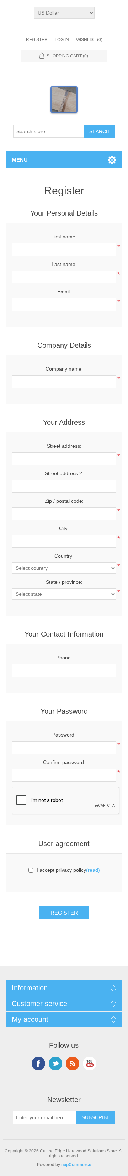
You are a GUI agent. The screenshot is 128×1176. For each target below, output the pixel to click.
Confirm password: (64, 762)
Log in (62, 39)
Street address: (64, 446)
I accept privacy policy (61, 870)
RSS (72, 1063)
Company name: (64, 369)
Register (37, 39)
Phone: (64, 657)
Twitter (55, 1063)
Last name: (64, 264)
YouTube (89, 1063)
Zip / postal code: (64, 501)
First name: (64, 237)
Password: (64, 735)
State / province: (64, 582)
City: (64, 528)
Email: (64, 292)
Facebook (38, 1063)
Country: (64, 556)
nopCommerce (76, 1164)
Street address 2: (64, 473)
